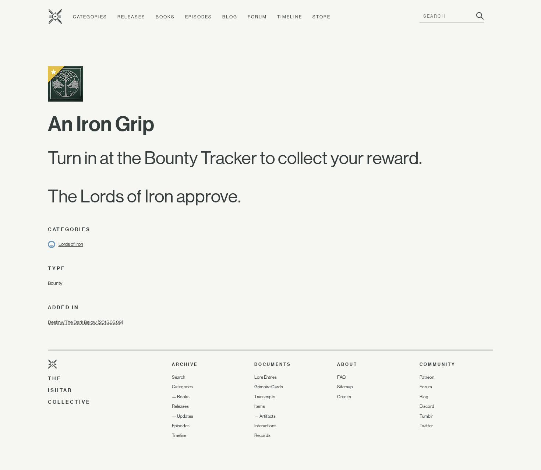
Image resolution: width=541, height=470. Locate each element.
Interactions (265, 425)
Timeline (289, 17)
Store (321, 17)
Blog (229, 17)
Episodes (198, 17)
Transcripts (264, 396)
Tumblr (426, 416)
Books (165, 17)
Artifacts (267, 416)
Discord (427, 406)
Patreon (427, 377)
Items (259, 406)
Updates (185, 416)
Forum (257, 17)
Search (178, 377)
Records (262, 435)
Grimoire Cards (268, 386)
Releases (131, 17)
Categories (90, 17)
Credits (344, 396)
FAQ (341, 377)
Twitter (426, 425)
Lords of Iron (71, 244)
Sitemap (345, 386)
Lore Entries (265, 377)
